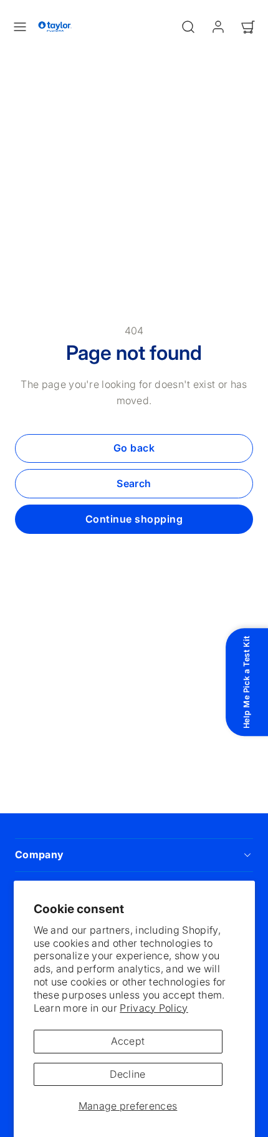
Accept (128, 1041)
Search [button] (134, 483)
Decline (127, 1074)
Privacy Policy (154, 1008)
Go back (134, 448)
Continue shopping (134, 519)
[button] (20, 27)
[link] (218, 27)
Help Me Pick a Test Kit (246, 682)
